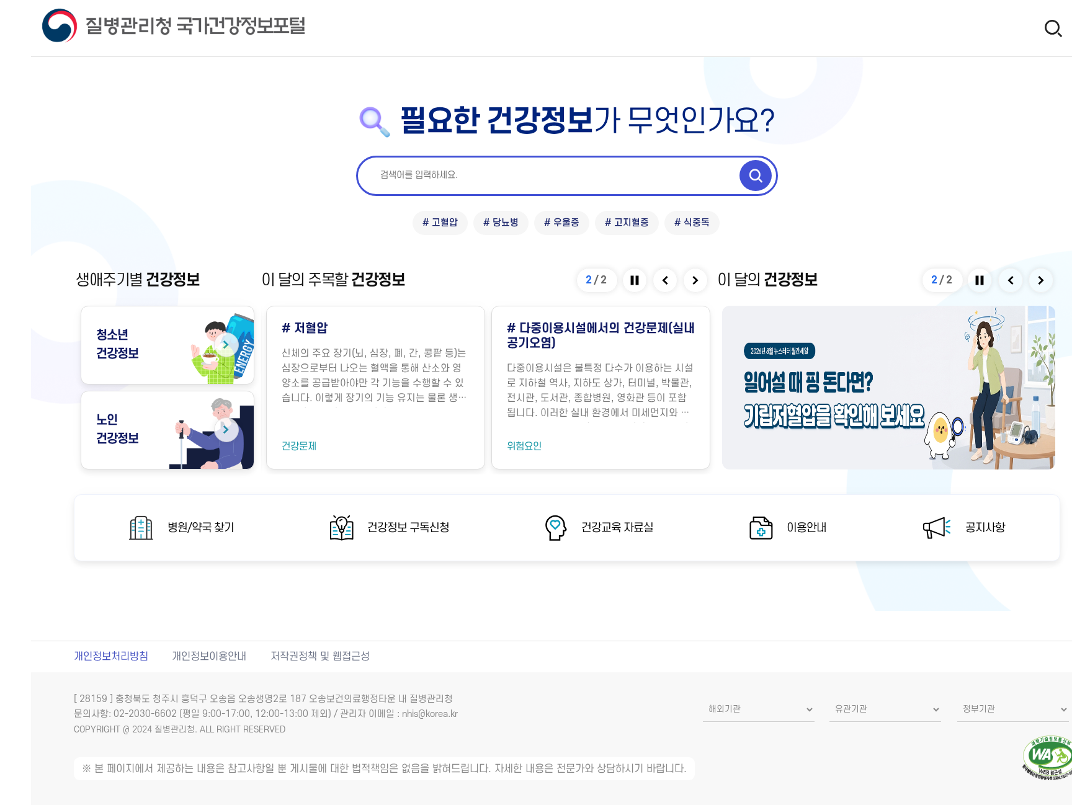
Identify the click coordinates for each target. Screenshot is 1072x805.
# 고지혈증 (627, 223)
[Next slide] (696, 280)
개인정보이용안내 (209, 656)
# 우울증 (561, 223)
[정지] (635, 280)
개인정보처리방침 (111, 656)
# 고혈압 (440, 223)
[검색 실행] (755, 175)
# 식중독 (692, 223)
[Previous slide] (666, 280)
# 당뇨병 (501, 223)
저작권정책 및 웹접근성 (320, 656)
